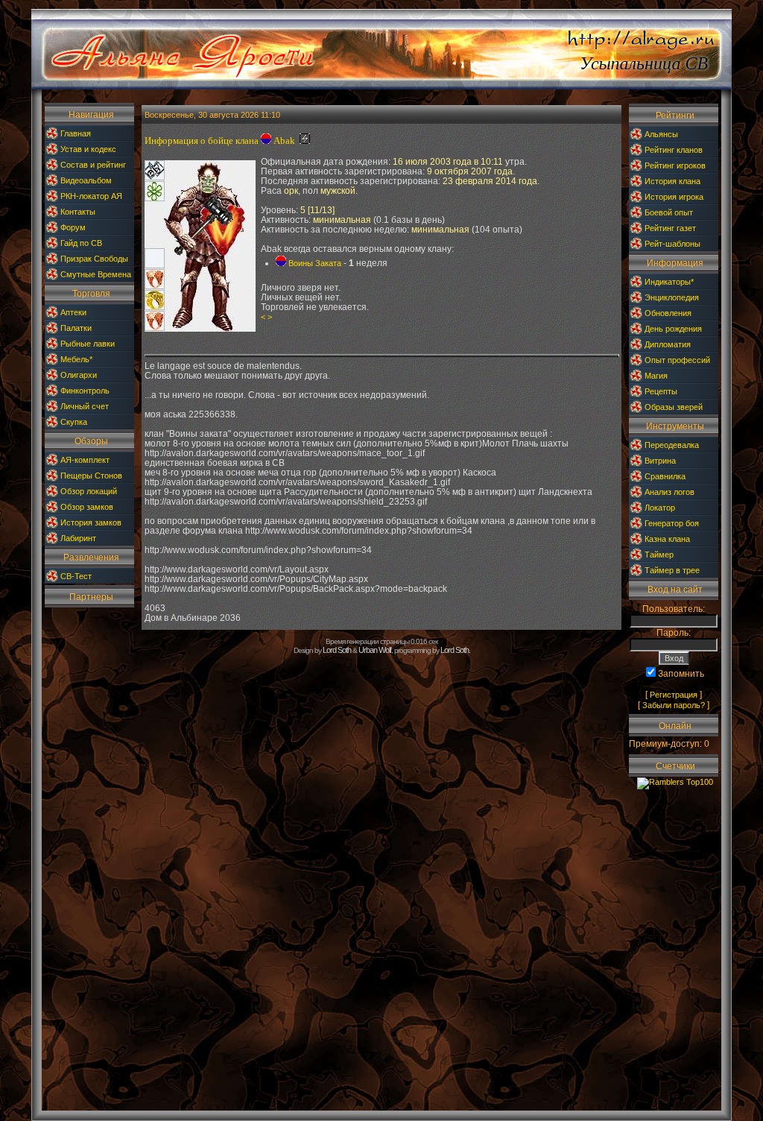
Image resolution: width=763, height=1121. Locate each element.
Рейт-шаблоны (672, 243)
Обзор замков (86, 506)
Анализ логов (669, 491)
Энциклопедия (672, 297)
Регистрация (673, 694)
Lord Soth (337, 649)
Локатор (660, 507)
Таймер (659, 554)
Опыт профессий (677, 360)
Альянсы (661, 134)
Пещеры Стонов (91, 475)
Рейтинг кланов (674, 149)
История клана (672, 181)
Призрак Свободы (94, 258)
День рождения (673, 328)
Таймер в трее (672, 570)
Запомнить (681, 674)
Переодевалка (672, 444)
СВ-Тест (76, 576)
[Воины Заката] (266, 140)
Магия (656, 375)
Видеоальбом (86, 180)
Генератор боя (672, 523)
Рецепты (661, 391)
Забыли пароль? (673, 705)
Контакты (77, 211)
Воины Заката (314, 263)
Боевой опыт (669, 212)
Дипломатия (668, 344)
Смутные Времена (95, 274)
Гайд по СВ (81, 243)
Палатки (76, 327)
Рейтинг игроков (675, 165)
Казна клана (667, 538)
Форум (73, 227)
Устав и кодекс (88, 149)
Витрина (660, 460)
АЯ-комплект (85, 459)
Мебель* (76, 359)
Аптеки (73, 312)
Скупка (73, 421)
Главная (75, 133)
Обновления (668, 313)
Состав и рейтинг (93, 164)
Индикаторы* (669, 281)
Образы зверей (674, 406)
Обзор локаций (88, 491)
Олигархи (78, 374)
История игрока (674, 196)
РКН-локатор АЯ (91, 196)
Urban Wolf (374, 649)
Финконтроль (85, 390)
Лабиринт (78, 538)
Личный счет (84, 406)
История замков (90, 522)
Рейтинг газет (670, 228)
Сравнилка (665, 476)
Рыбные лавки (87, 343)
